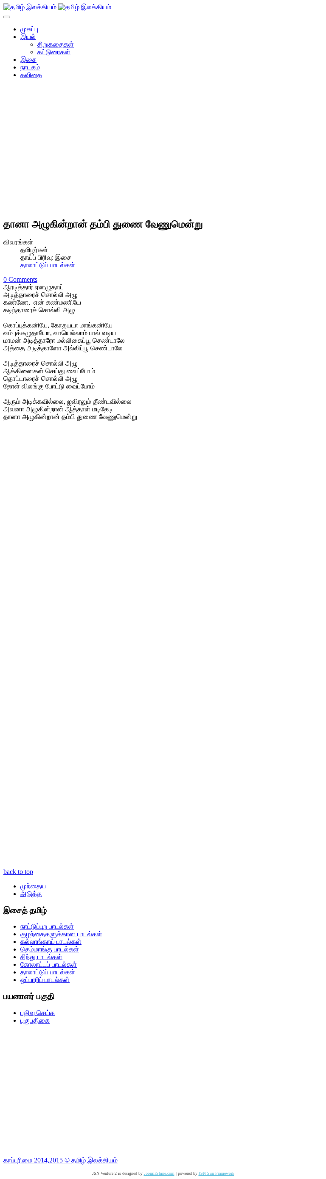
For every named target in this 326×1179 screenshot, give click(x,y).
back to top (18, 871)
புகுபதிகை (35, 1020)
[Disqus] (163, 534)
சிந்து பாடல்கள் (41, 956)
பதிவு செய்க (37, 1012)
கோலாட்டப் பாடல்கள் (48, 964)
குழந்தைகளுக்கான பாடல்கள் (61, 934)
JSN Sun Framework (216, 1173)
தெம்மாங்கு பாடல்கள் (49, 949)
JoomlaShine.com (159, 1173)
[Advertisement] (163, 151)
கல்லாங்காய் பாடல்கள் (51, 941)
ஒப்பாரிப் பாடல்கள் (45, 979)
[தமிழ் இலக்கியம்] (57, 7)
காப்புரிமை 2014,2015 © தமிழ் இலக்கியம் (60, 1160)
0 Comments (20, 279)
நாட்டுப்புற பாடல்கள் (47, 926)
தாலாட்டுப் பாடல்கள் (47, 265)
